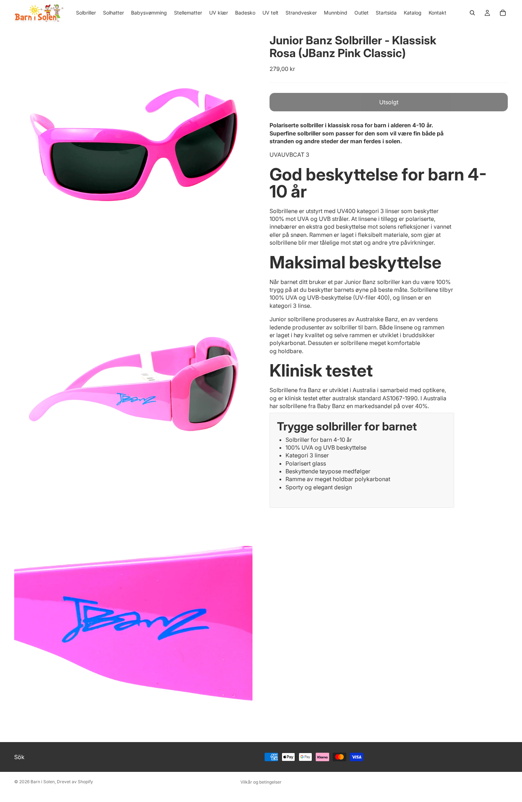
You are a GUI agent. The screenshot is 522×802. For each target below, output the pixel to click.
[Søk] (472, 13)
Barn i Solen (43, 781)
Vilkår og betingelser (261, 782)
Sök (19, 757)
